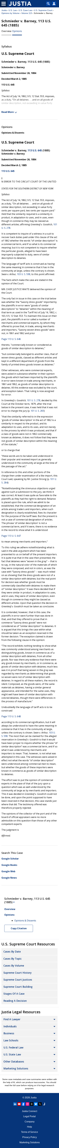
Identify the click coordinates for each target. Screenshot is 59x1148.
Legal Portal (29, 1116)
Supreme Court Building (18, 986)
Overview (6, 31)
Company (30, 1121)
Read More (7, 112)
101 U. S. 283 (37, 410)
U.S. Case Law (25, 10)
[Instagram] (27, 1104)
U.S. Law (13, 10)
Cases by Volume (13, 965)
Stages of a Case (13, 993)
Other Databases (13, 1061)
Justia (4, 10)
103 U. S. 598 (23, 274)
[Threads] (31, 1104)
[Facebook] (23, 1104)
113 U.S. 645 (35, 150)
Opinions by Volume (10, 13)
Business (8, 1033)
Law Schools (10, 1040)
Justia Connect (29, 1111)
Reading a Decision (15, 1000)
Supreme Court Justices (17, 979)
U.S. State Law (12, 1054)
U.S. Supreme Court (43, 10)
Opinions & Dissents (12, 132)
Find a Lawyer (11, 1019)
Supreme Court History (17, 972)
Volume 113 (26, 13)
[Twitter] (40, 1104)
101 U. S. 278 (33, 400)
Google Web (8, 871)
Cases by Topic (12, 958)
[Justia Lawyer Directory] (44, 1104)
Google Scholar (10, 858)
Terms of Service (29, 1132)
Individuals (10, 1026)
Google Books (9, 865)
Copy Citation (19, 928)
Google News (9, 877)
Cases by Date (12, 951)
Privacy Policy (29, 1137)
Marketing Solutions (15, 1068)
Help (29, 1127)
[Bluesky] (36, 1104)
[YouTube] (19, 1104)
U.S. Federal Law (13, 1047)
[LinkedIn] (15, 1104)
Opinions (17, 31)
